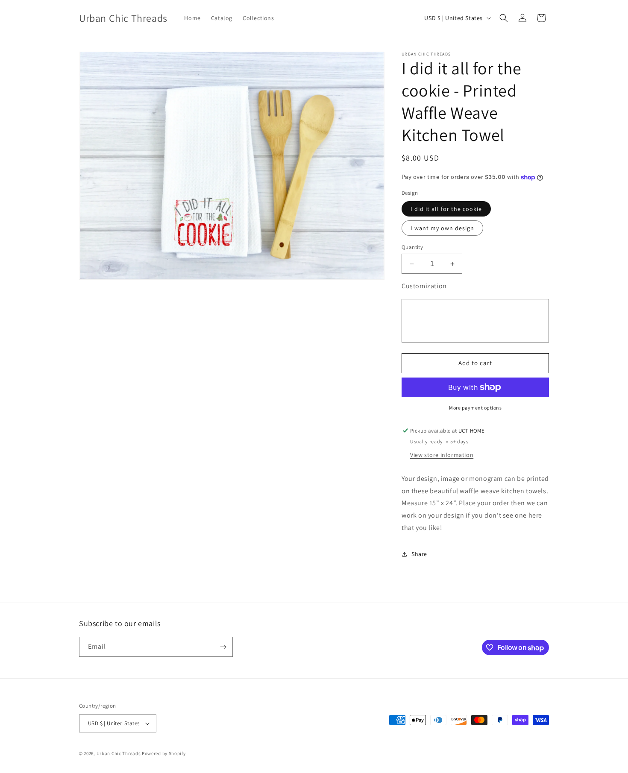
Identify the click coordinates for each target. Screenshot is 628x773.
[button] (503, 18)
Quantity (412, 247)
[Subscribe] (223, 647)
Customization (424, 285)
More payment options (475, 407)
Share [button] (419, 554)
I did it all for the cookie (446, 209)
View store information (441, 455)
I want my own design (442, 228)
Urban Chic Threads (119, 753)
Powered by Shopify (164, 753)
